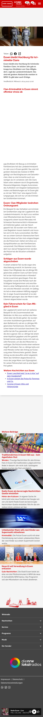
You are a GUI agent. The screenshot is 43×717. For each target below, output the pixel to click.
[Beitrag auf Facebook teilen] (15, 53)
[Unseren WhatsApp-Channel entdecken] (2, 687)
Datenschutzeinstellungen (11, 683)
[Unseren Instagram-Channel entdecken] (9, 687)
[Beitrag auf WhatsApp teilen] (11, 53)
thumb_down (30, 711)
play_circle (34, 711)
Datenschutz (17, 679)
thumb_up (38, 711)
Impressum (5, 679)
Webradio (6, 614)
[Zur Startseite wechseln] (7, 4)
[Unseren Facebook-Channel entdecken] (5, 687)
